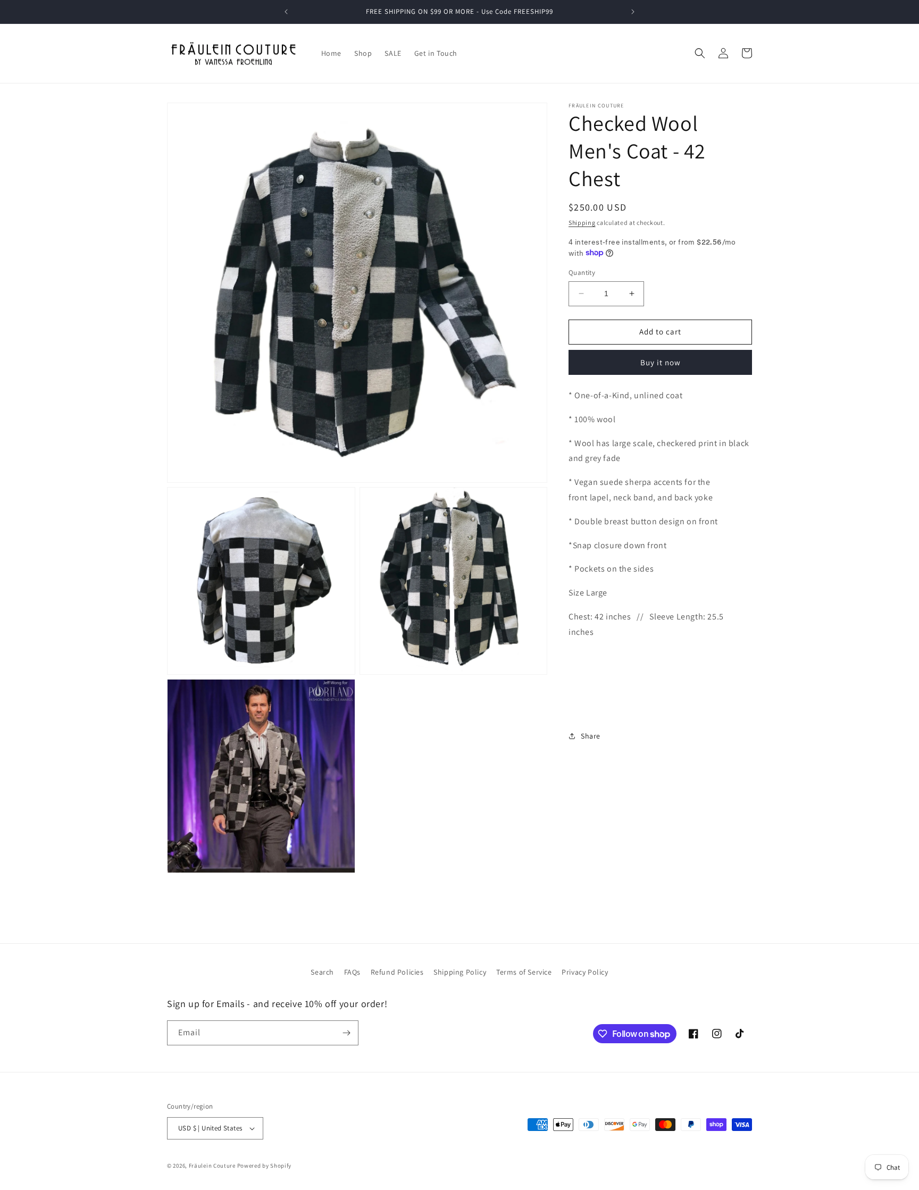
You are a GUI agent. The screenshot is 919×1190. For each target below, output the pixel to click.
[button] (700, 53)
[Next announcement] (633, 11)
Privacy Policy (585, 972)
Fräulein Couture (213, 1165)
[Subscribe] (346, 1032)
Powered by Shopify (264, 1165)
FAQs (352, 972)
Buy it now (660, 362)
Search (322, 972)
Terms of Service (524, 972)
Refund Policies (397, 972)
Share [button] (590, 735)
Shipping (582, 223)
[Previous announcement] (286, 11)
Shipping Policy (459, 972)
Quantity (582, 272)
